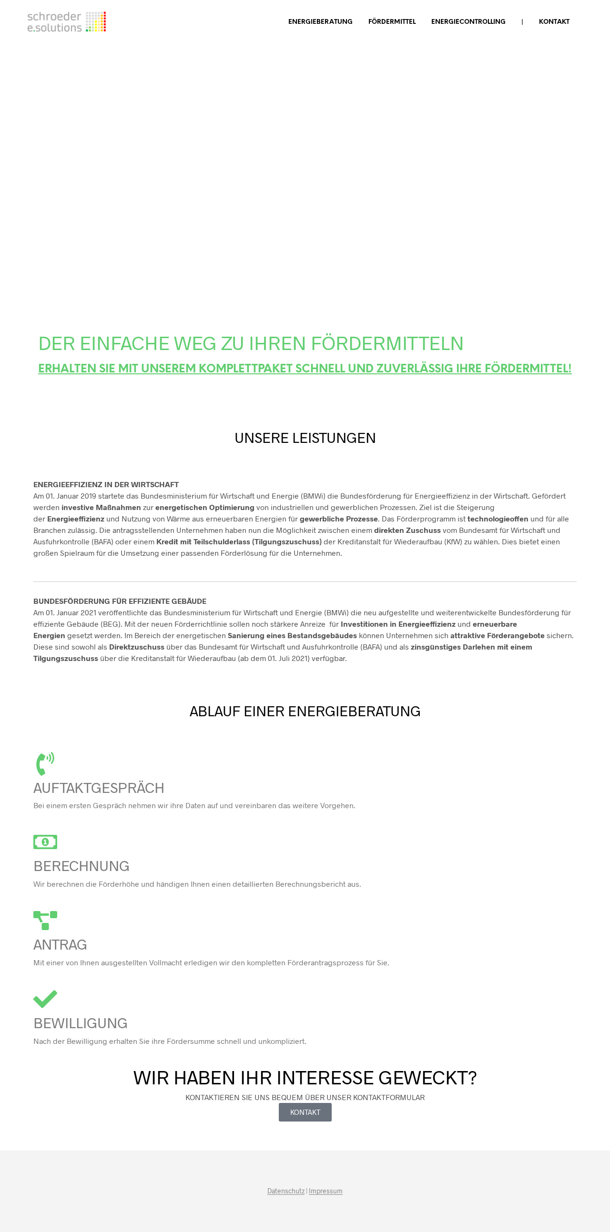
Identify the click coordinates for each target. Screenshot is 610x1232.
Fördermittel (392, 22)
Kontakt (554, 22)
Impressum (326, 1191)
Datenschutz (286, 1191)
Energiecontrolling (468, 22)
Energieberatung (320, 22)
